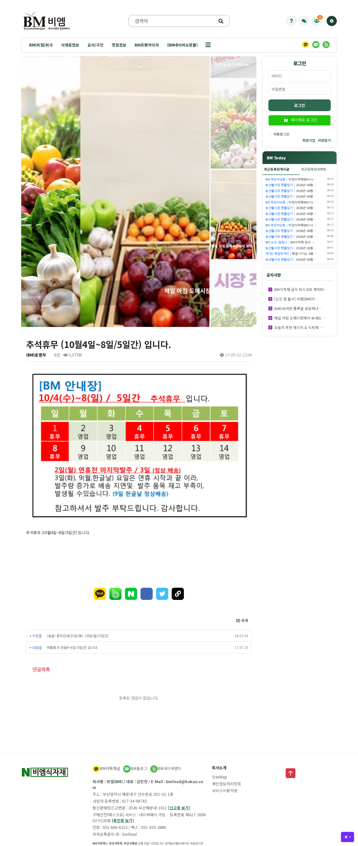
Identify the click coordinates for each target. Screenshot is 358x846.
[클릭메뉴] (332, 21)
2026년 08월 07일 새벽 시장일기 (302, 248)
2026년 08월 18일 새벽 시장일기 (302, 196)
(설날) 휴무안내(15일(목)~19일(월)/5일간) (78, 635)
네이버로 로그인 (303, 120)
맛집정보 (119, 45)
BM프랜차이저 (147, 45)
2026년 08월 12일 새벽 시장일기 (302, 213)
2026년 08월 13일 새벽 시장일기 (302, 207)
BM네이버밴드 (170, 768)
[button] (208, 45)
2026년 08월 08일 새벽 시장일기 (302, 236)
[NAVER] (131, 594)
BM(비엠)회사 (41, 45)
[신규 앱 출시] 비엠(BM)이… (296, 298)
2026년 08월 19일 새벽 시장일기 (302, 190)
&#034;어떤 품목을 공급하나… (298, 308)
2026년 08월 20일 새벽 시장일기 (302, 185)
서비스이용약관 (224, 790)
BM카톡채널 (110, 768)
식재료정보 (70, 45)
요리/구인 (95, 45)
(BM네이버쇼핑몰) (182, 45)
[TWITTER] (162, 594)
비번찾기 (324, 140)
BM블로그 (139, 768)
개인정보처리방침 (226, 784)
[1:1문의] (304, 21)
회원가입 (308, 140)
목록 (244, 620)
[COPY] (178, 594)
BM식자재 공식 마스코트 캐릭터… (300, 289)
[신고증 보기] (179, 808)
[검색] (221, 21)
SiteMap (219, 777)
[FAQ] (291, 21)
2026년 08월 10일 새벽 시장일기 (302, 230)
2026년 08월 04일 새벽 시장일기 (302, 259)
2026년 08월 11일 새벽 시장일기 (302, 219)
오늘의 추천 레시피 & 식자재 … (298, 327)
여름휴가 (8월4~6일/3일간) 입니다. (72, 647)
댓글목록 (40, 669)
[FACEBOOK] (147, 594)
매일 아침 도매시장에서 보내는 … (300, 317)
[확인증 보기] (123, 820)
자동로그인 (281, 134)
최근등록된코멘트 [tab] (313, 169)
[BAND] (115, 594)
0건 (56, 355)
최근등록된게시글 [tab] (276, 169)
